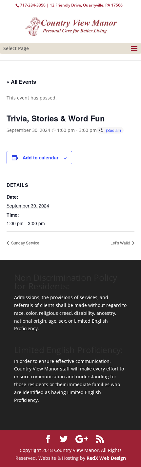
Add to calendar (40, 157)
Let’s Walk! (121, 242)
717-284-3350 (33, 5)
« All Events (21, 81)
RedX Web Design (106, 458)
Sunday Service (24, 242)
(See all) (113, 130)
